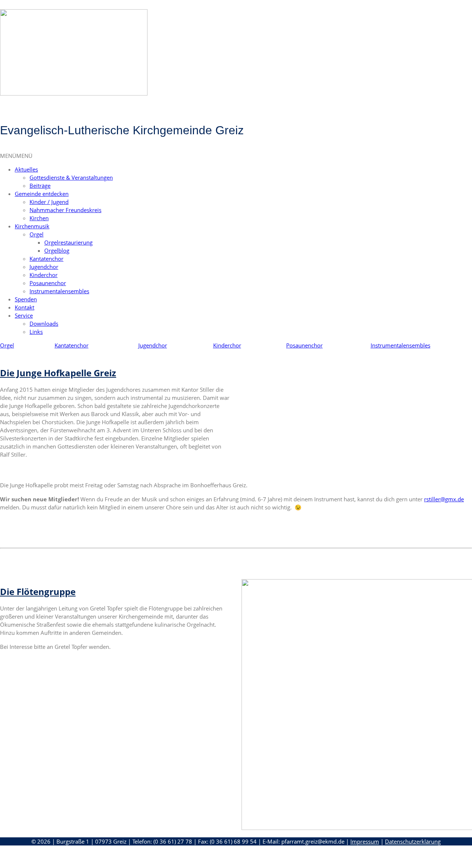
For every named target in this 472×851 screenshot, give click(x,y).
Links (36, 331)
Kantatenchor (46, 258)
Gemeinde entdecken (42, 193)
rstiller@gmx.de (444, 499)
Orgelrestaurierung (68, 242)
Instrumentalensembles (59, 291)
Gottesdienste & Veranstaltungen (71, 177)
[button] (16, 155)
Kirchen (39, 218)
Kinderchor (44, 275)
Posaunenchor (48, 283)
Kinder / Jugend (49, 201)
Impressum (364, 841)
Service (24, 315)
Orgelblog (56, 250)
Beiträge (40, 185)
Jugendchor (44, 266)
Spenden (26, 299)
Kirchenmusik (32, 226)
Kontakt (24, 307)
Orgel (37, 234)
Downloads (44, 323)
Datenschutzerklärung (413, 841)
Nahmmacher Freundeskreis (65, 210)
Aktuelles (26, 169)
